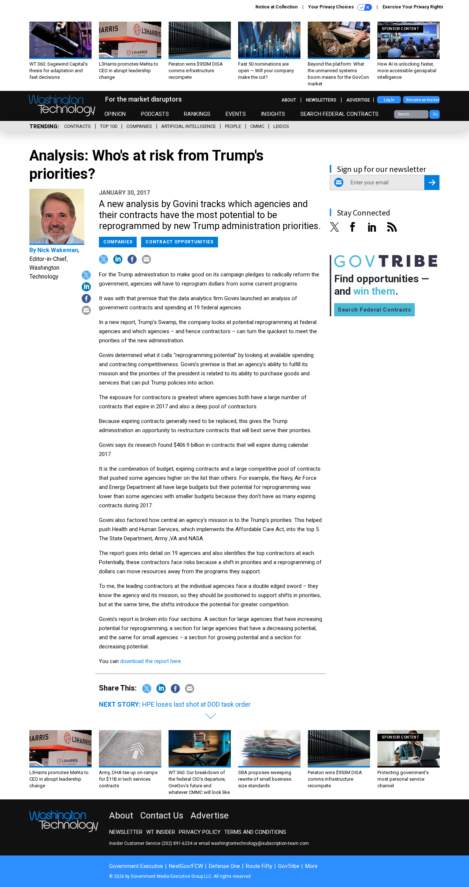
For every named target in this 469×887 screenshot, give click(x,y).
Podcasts (155, 114)
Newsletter (126, 832)
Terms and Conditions (255, 832)
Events (236, 114)
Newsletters (321, 100)
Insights (273, 114)
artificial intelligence (188, 126)
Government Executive (136, 866)
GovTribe (288, 866)
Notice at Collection (276, 7)
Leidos (281, 126)
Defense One (224, 866)
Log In (389, 100)
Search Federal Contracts (339, 114)
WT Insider (160, 832)
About (288, 100)
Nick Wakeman (57, 250)
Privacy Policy (200, 832)
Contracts (77, 126)
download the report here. (151, 661)
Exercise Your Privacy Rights (413, 7)
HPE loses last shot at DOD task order (196, 704)
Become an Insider (422, 100)
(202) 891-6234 (177, 843)
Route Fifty (259, 866)
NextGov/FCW (186, 866)
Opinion (115, 114)
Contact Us (161, 815)
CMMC (257, 126)
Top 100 (108, 126)
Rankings (197, 114)
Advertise (358, 100)
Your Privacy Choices (331, 7)
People (233, 126)
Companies (139, 126)
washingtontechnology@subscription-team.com (260, 843)
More (311, 866)
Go (435, 114)
